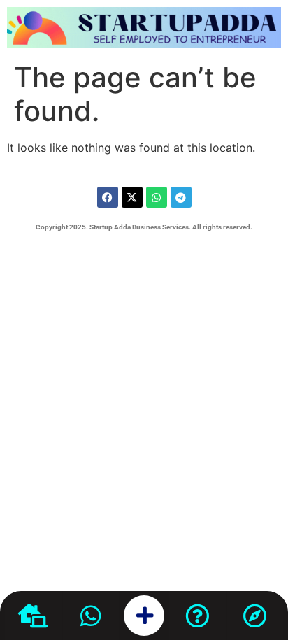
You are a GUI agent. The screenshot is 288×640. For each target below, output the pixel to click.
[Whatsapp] (156, 197)
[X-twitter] (132, 197)
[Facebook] (107, 197)
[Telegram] (181, 197)
